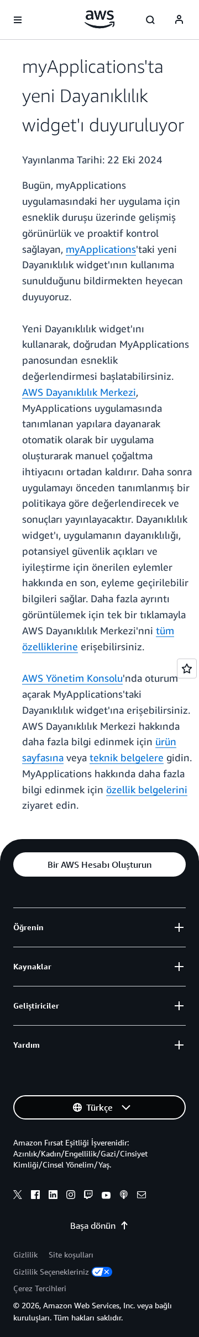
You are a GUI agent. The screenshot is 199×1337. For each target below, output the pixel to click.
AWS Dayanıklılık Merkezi (79, 392)
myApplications (101, 249)
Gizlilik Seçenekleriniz (51, 1271)
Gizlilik (25, 1254)
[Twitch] (88, 1196)
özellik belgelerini (146, 789)
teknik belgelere (127, 757)
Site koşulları (71, 1254)
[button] (99, 864)
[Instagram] (70, 1196)
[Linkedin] (53, 1196)
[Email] (141, 1196)
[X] (17, 1196)
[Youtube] (106, 1196)
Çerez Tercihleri (39, 1288)
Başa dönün (93, 1225)
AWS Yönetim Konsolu (72, 678)
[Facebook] (35, 1196)
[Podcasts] (123, 1196)
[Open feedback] (187, 668)
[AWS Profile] (179, 20)
